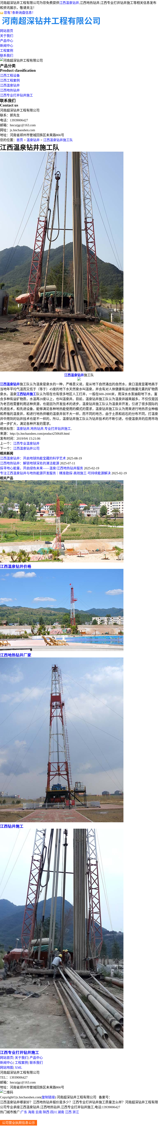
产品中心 (6, 40)
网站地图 (6, 1067)
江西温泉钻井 (69, 3)
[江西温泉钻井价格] (61, 561)
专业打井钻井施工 (57, 428)
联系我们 (6, 55)
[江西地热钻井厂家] (61, 650)
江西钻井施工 (11, 826)
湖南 (61, 1112)
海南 (31, 1112)
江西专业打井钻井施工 (16, 95)
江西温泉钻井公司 (26, 448)
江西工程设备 (10, 75)
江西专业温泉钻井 (26, 443)
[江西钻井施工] (61, 821)
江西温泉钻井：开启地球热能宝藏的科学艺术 (33, 458)
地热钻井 (37, 428)
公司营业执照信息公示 (18, 1123)
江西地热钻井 (10, 90)
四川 (53, 1112)
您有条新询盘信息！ (19, 12)
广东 (24, 1112)
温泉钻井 (33, 140)
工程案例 (6, 50)
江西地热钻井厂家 (15, 655)
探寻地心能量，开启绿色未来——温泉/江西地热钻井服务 (41, 468)
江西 (68, 1112)
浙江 (75, 1112)
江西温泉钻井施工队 (58, 140)
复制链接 (48, 1097)
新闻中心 (6, 45)
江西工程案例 (10, 80)
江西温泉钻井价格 (15, 566)
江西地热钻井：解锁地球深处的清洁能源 (29, 463)
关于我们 (6, 35)
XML (18, 1067)
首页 (19, 140)
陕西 (46, 1112)
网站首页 (6, 31)
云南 (38, 1112)
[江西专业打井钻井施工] (61, 1047)
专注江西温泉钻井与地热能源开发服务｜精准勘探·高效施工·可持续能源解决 (55, 473)
